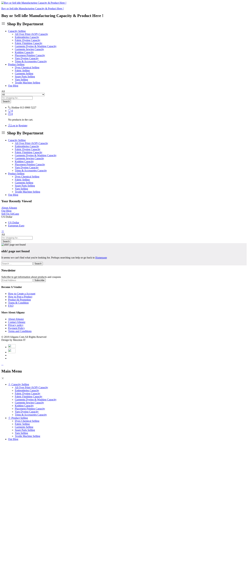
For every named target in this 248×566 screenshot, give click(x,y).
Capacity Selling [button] (17, 31)
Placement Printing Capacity (30, 55)
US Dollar (13, 222)
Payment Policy (16, 328)
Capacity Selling (20, 384)
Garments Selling (24, 73)
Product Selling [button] (16, 64)
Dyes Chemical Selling (27, 67)
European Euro (16, 225)
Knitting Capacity (24, 52)
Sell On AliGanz (10, 213)
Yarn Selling (21, 79)
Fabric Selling (22, 70)
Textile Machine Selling (27, 82)
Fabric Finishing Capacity (28, 43)
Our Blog (13, 85)
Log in (14, 125)
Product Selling (19, 417)
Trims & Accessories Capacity (31, 61)
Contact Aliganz (16, 322)
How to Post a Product (20, 296)
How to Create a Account (21, 293)
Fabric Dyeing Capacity (27, 40)
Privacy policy (15, 325)
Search (6, 101)
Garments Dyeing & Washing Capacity (36, 46)
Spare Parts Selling (25, 76)
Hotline (15, 107)
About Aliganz (9, 207)
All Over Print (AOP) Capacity (31, 34)
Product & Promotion (19, 299)
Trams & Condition (18, 302)
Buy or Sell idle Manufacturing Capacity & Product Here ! (32, 8)
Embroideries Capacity (27, 37)
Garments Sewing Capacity (29, 49)
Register (23, 125)
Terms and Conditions (20, 331)
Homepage (101, 257)
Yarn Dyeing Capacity (27, 58)
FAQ (10, 305)
